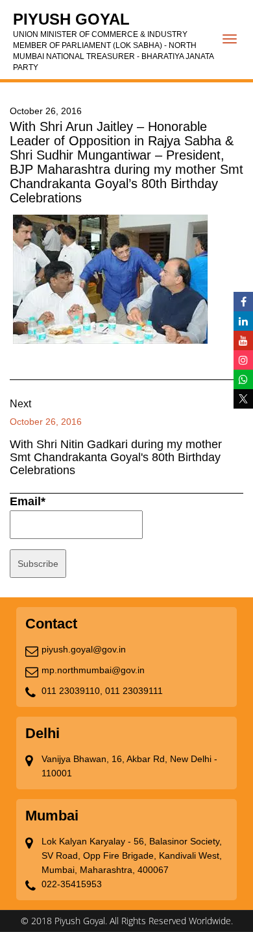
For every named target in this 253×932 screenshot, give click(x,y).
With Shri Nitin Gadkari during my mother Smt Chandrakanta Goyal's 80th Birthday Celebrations (116, 457)
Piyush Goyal (113, 41)
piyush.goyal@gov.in (84, 649)
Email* (27, 501)
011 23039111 (134, 691)
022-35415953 (72, 884)
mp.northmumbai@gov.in (93, 670)
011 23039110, (72, 691)
